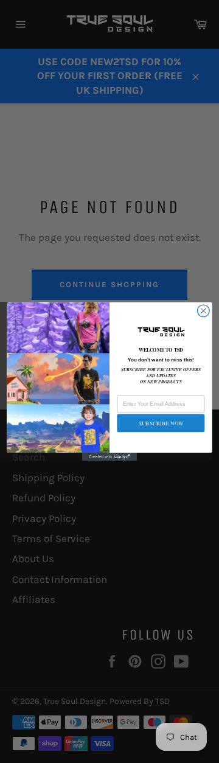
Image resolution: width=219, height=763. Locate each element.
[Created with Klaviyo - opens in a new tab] (109, 457)
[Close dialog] (204, 311)
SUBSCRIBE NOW (161, 423)
